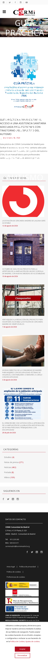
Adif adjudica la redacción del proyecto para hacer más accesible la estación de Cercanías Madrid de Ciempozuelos (22, 321)
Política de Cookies (17, 641)
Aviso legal (11, 567)
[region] (24, 641)
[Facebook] (3, 499)
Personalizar (22, 655)
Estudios (7, 457)
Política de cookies (14, 572)
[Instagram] (18, 499)
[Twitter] (8, 499)
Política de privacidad (27, 567)
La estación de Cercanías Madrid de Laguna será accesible (23, 221)
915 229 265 (14, 539)
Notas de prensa (11, 462)
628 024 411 (14, 543)
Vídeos (7, 477)
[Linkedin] (13, 499)
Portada (7, 472)
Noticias (7, 467)
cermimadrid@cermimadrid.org (17, 546)
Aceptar (22, 649)
